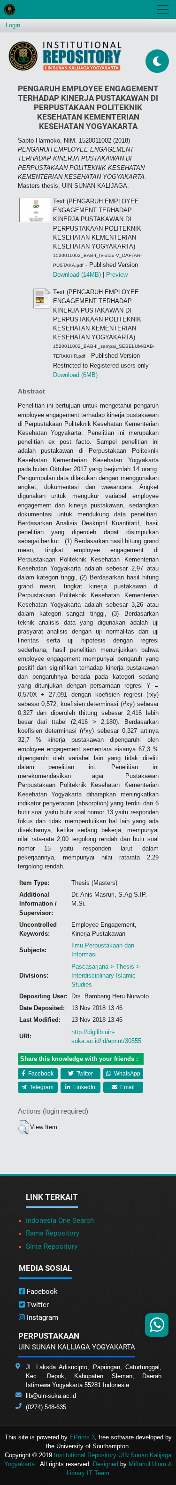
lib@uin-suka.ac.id (51, 1395)
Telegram (41, 1087)
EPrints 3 (82, 1437)
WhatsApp (126, 1073)
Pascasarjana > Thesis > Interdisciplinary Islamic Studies (105, 975)
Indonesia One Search (60, 1220)
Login (13, 25)
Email (127, 1087)
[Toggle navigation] (163, 9)
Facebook (40, 1073)
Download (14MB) (77, 274)
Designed (105, 1464)
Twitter (84, 1073)
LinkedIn (83, 1087)
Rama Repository (52, 1233)
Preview (117, 274)
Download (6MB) (75, 374)
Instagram (41, 1317)
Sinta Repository (51, 1246)
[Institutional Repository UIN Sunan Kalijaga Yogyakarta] (65, 55)
